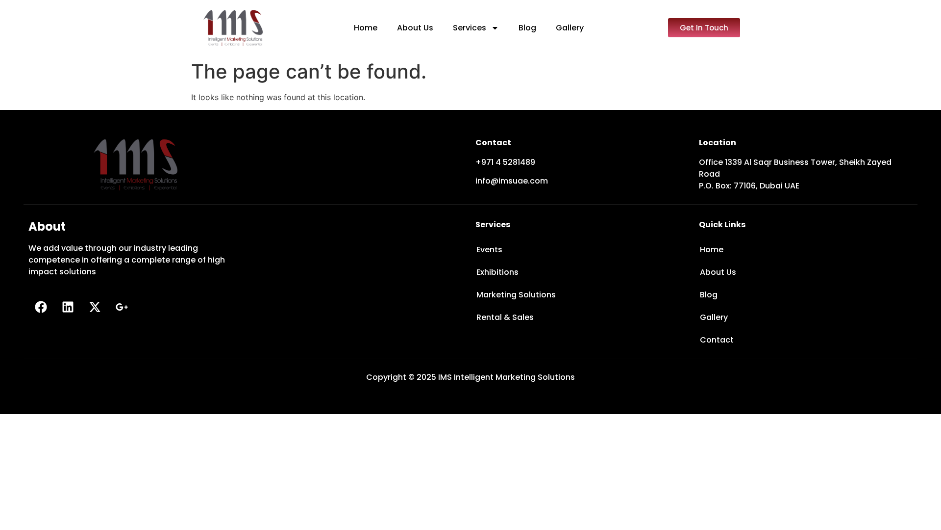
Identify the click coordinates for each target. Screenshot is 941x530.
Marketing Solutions (516, 294)
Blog (527, 27)
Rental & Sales (505, 317)
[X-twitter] (94, 307)
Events (489, 249)
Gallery (570, 27)
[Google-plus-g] (121, 307)
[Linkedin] (67, 307)
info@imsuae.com (511, 180)
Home (365, 27)
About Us (415, 27)
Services (469, 27)
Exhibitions (497, 272)
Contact (717, 339)
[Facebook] (40, 307)
